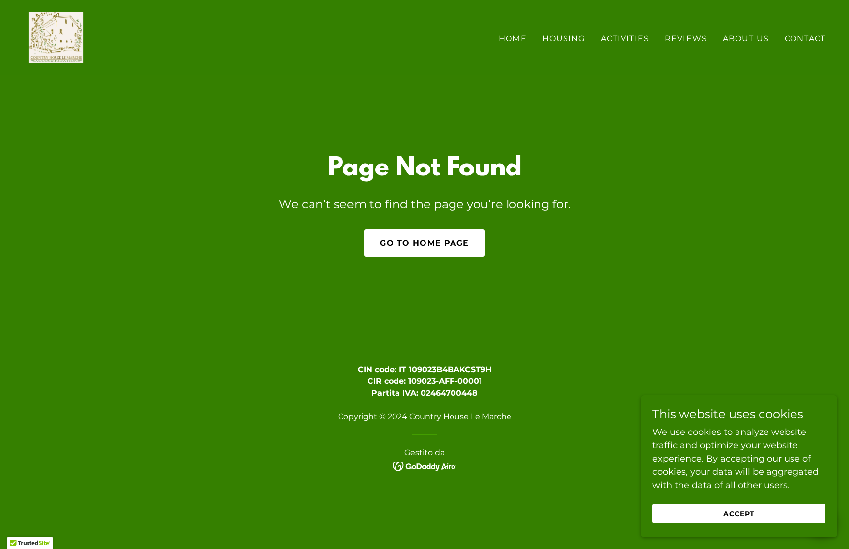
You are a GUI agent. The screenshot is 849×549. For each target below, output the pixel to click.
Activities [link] (625, 38)
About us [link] (746, 38)
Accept (739, 513)
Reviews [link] (686, 38)
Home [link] (513, 38)
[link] (56, 36)
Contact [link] (805, 38)
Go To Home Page (424, 243)
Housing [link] (563, 38)
